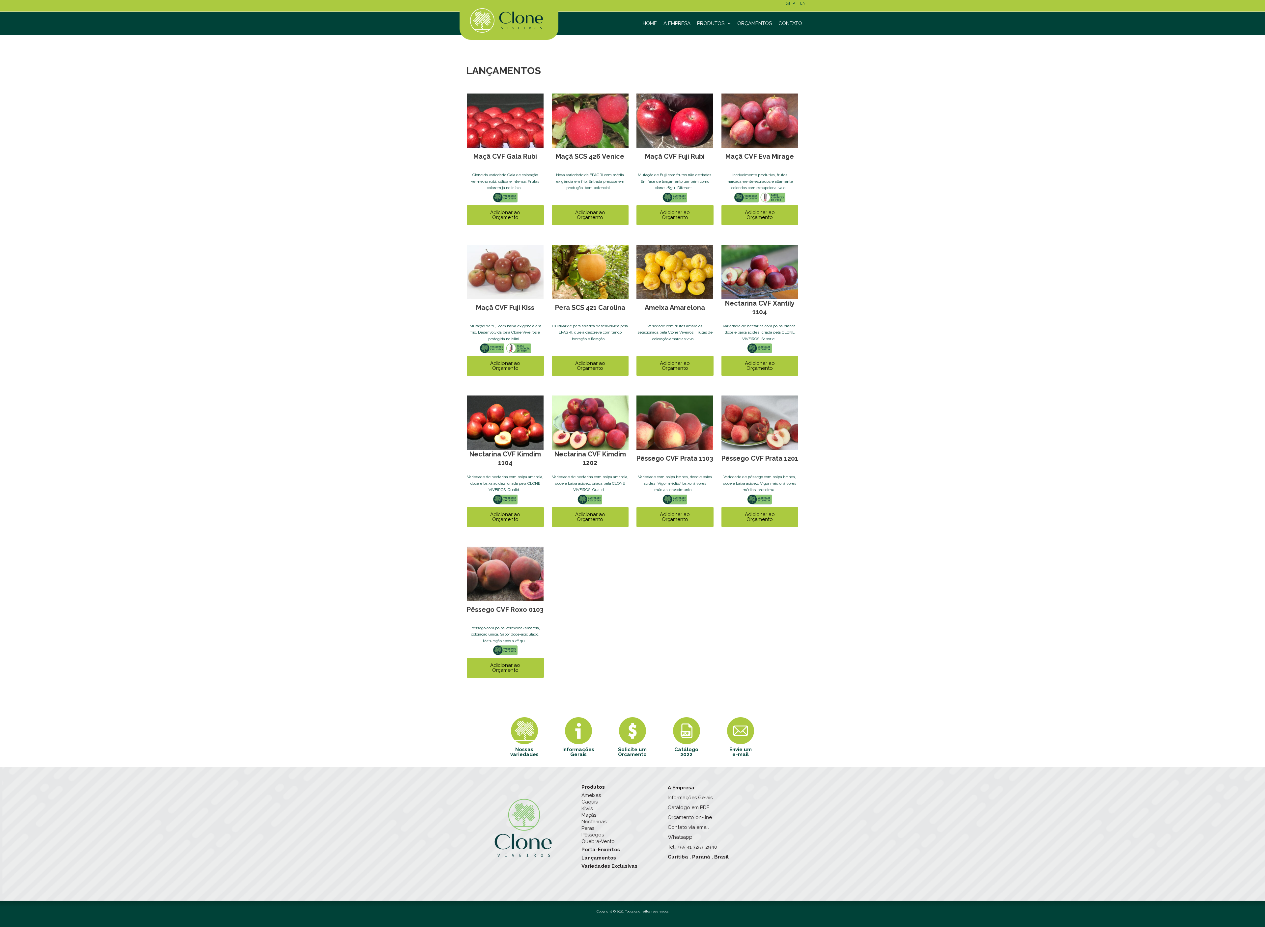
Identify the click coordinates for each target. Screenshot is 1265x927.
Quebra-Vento (598, 841)
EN (802, 3)
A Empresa (676, 23)
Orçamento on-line (690, 817)
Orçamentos (754, 23)
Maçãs (588, 815)
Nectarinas (593, 822)
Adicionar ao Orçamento (505, 214)
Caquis (589, 802)
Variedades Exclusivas (609, 866)
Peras (587, 828)
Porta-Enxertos (600, 850)
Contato (790, 23)
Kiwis (587, 808)
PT (795, 3)
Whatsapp (680, 837)
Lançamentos (598, 858)
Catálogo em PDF (688, 807)
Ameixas (591, 795)
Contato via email (688, 827)
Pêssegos (592, 835)
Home (650, 23)
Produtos (710, 23)
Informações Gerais (690, 798)
